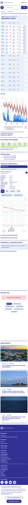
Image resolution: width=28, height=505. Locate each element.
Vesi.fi (2, 472)
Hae (24, 7)
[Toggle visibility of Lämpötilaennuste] (9, 129)
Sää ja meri (3, 11)
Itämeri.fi (2, 474)
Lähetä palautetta (4, 454)
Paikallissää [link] (10, 11)
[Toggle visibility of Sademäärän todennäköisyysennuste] (14, 126)
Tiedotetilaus (4, 460)
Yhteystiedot (3, 452)
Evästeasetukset (4, 462)
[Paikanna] (2, 7)
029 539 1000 (4, 448)
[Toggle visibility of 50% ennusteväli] (9, 128)
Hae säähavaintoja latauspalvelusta (9, 235)
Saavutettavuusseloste (6, 459)
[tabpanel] (14, 214)
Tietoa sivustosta (4, 457)
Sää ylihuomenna (9, 306)
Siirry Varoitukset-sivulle (7, 149)
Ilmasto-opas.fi (4, 468)
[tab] (2, 191)
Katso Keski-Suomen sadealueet (9, 251)
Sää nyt (9, 303)
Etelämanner (3, 475)
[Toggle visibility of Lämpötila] (11, 228)
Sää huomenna (17, 303)
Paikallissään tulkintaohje (7, 133)
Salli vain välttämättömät (14, 497)
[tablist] (14, 193)
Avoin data (3, 471)
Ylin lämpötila (19, 306)
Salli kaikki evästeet (14, 501)
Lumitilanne (14, 311)
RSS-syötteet (4, 455)
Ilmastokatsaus (4, 469)
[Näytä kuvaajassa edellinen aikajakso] (4, 231)
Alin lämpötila (8, 309)
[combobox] (13, 7)
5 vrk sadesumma (18, 309)
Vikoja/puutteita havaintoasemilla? (9, 237)
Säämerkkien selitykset (6, 135)
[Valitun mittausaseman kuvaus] (26, 173)
